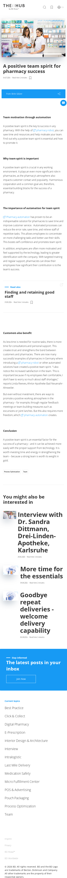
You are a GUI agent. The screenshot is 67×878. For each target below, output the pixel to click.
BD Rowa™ (10, 851)
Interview (11, 749)
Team (9, 814)
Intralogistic (13, 757)
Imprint (8, 838)
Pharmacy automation (18, 217)
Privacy (8, 845)
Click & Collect (15, 716)
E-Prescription (15, 732)
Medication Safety (17, 773)
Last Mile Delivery (17, 765)
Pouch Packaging (17, 798)
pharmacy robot (45, 130)
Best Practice (14, 708)
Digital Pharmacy (17, 724)
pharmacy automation (36, 415)
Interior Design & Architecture (26, 740)
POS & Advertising (18, 790)
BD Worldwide (11, 858)
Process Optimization (20, 806)
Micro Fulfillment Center (22, 781)
